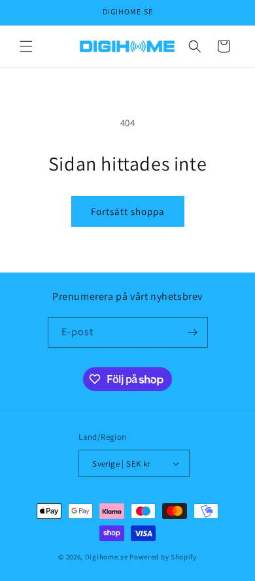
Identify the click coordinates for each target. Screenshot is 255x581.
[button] (26, 46)
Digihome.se (106, 556)
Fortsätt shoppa (128, 211)
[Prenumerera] (192, 332)
